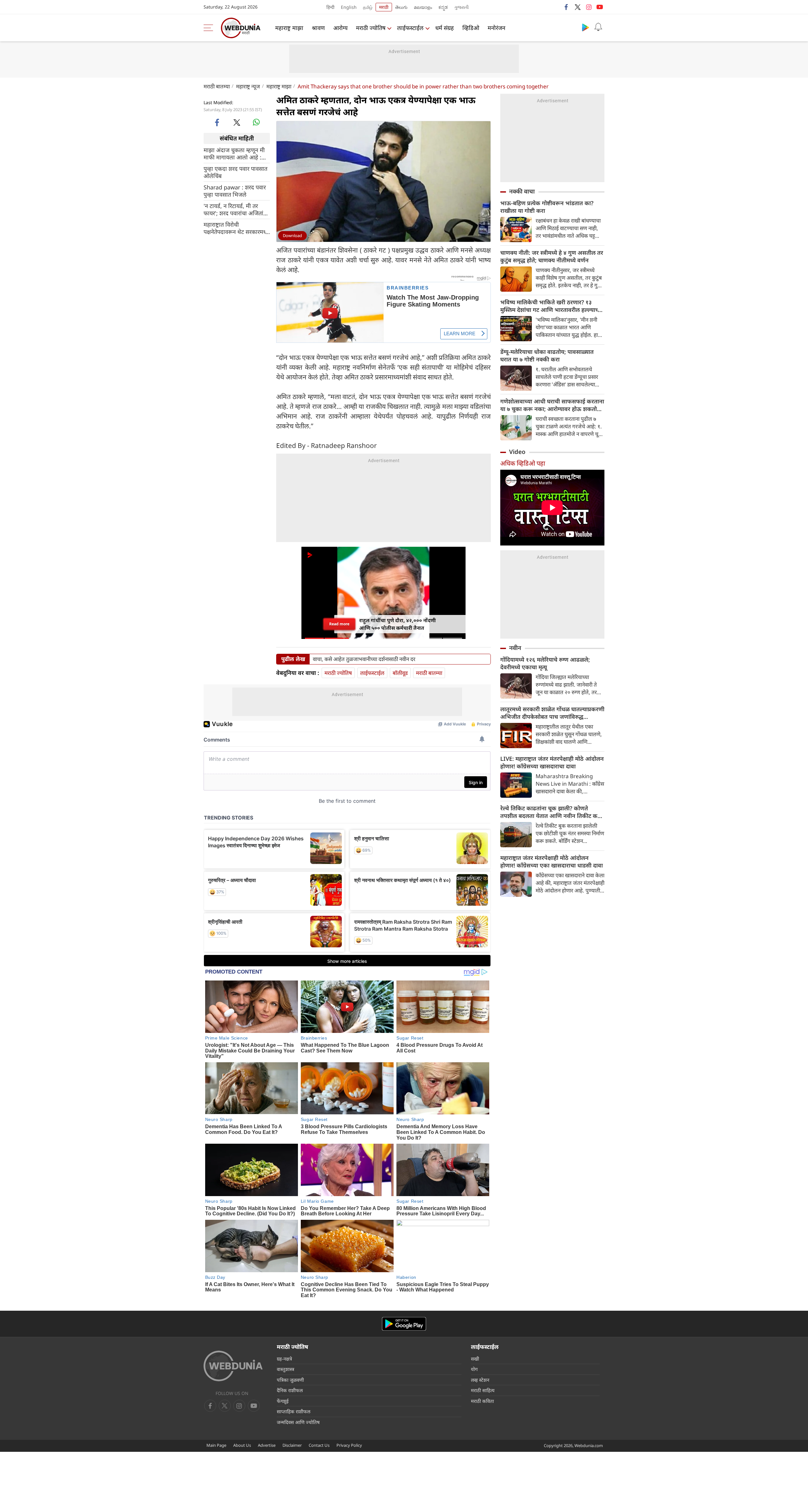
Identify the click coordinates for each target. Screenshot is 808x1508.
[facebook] (566, 7)
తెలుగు (401, 7)
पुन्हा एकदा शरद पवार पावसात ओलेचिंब (235, 172)
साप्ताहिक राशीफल (293, 1411)
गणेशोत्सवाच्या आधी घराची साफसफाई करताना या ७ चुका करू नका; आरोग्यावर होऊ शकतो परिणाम (552, 405)
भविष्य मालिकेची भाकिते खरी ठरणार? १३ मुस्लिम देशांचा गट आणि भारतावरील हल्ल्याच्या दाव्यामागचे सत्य (551, 305)
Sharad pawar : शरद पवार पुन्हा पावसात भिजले (235, 190)
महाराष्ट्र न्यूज (248, 86)
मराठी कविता (482, 1401)
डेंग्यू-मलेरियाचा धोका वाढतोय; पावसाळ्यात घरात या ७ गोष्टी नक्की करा (547, 355)
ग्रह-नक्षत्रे (284, 1359)
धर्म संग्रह (444, 28)
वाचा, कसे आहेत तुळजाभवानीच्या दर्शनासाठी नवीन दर (364, 659)
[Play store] (585, 27)
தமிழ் (367, 7)
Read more (339, 624)
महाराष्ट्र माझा (289, 28)
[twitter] (577, 7)
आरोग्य (340, 28)
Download (292, 235)
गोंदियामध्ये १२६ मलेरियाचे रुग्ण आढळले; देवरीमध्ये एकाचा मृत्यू (545, 663)
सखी (475, 1359)
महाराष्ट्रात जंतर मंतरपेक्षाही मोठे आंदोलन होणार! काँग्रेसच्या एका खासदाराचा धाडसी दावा (551, 861)
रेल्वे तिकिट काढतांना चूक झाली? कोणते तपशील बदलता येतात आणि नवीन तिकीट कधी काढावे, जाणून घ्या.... (551, 812)
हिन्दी (330, 7)
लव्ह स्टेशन (480, 1380)
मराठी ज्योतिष (370, 28)
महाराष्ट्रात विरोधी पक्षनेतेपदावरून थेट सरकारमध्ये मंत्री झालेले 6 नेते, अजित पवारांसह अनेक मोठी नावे (236, 228)
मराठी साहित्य (483, 1390)
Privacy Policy (349, 1445)
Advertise (267, 1445)
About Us (242, 1445)
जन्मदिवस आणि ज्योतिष (298, 1422)
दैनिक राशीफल (290, 1390)
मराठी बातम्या (217, 86)
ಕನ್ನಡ (443, 7)
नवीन (515, 648)
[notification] (598, 27)
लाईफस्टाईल (410, 28)
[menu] (210, 27)
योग (474, 1369)
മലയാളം (423, 7)
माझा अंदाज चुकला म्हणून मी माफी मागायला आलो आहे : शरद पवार (234, 153)
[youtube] (599, 7)
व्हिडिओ (470, 28)
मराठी (384, 7)
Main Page (216, 1445)
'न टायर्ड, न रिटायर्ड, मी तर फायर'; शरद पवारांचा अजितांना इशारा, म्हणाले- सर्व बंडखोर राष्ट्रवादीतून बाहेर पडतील (236, 209)
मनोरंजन (496, 28)
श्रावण (318, 28)
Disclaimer (292, 1445)
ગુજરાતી (461, 7)
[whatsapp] (256, 122)
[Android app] (404, 1324)
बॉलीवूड (400, 673)
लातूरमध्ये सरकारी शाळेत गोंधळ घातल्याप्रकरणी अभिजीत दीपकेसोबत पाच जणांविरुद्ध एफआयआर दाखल (552, 712)
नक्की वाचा (522, 191)
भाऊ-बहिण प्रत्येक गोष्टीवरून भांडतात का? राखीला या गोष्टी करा (546, 206)
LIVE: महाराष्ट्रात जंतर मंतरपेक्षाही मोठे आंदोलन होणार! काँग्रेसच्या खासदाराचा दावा (552, 762)
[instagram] (588, 7)
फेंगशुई (282, 1401)
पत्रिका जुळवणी (290, 1380)
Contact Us (319, 1445)
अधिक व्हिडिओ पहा (522, 463)
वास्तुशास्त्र (285, 1369)
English (349, 7)
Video (517, 452)
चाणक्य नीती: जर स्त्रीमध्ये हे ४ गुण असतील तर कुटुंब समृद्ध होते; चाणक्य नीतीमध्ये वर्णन (551, 256)
